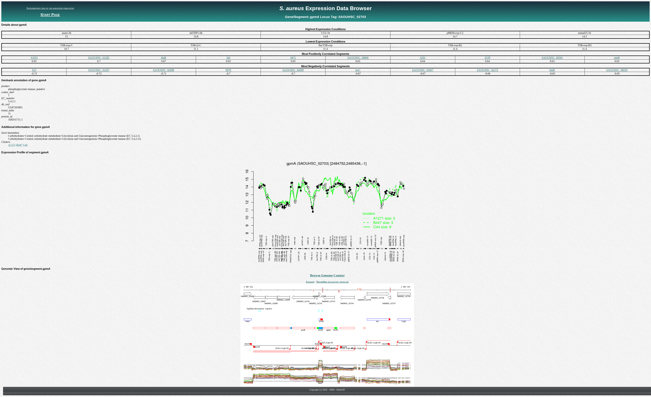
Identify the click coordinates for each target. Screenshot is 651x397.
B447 (19, 145)
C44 (25, 145)
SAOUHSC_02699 (293, 70)
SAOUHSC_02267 (98, 70)
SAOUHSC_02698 (163, 70)
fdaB (163, 57)
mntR (617, 57)
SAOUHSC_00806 (358, 57)
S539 (487, 57)
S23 (34, 70)
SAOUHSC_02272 (487, 70)
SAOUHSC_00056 (616, 70)
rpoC (358, 70)
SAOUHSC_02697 (422, 70)
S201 (423, 57)
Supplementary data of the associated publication (50, 8)
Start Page (50, 15)
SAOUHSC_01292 (98, 57)
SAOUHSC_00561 (552, 57)
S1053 (34, 57)
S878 (228, 70)
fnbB (552, 70)
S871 (293, 57)
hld (228, 57)
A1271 (12, 145)
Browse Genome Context (327, 275)
